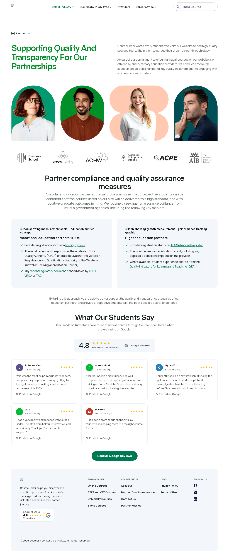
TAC (39, 276)
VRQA (28, 276)
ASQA (92, 271)
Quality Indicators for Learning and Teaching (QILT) (163, 266)
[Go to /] (13, 33)
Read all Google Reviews (114, 456)
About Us (24, 33)
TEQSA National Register (186, 245)
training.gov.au (75, 245)
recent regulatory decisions (48, 271)
